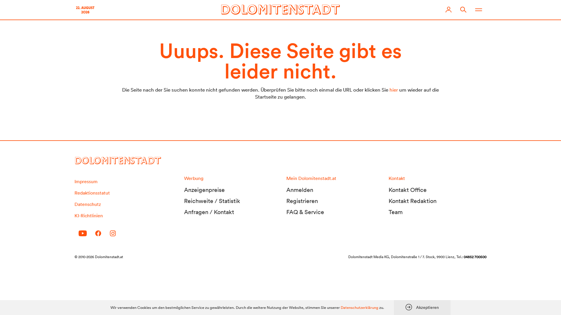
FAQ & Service (305, 212)
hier (393, 90)
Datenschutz (88, 204)
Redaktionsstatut (92, 193)
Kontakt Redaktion (413, 200)
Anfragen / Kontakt (209, 212)
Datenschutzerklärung (359, 307)
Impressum (86, 181)
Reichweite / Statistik (212, 200)
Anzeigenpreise (204, 189)
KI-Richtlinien (89, 215)
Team (396, 212)
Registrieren (302, 200)
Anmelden (299, 189)
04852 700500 (475, 256)
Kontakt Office (408, 189)
